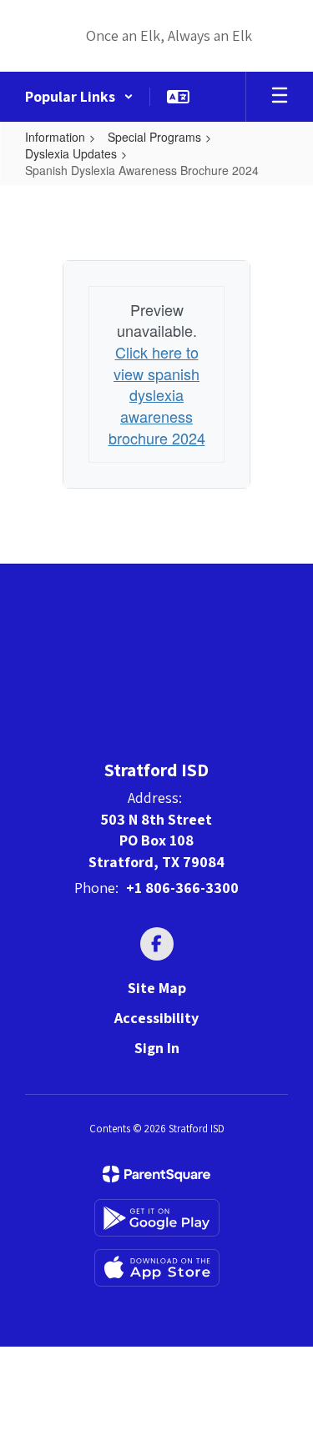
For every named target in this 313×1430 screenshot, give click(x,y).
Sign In (156, 1047)
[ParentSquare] (156, 1174)
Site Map (157, 987)
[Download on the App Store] (157, 1268)
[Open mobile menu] (279, 97)
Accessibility (156, 1017)
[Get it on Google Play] (157, 1218)
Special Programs (154, 136)
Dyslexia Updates (71, 153)
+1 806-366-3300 (182, 887)
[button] (79, 97)
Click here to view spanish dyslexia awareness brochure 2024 (157, 395)
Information (55, 136)
